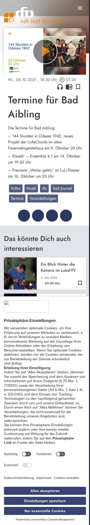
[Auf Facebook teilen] (24, 216)
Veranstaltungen (43, 198)
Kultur (15, 188)
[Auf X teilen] (38, 216)
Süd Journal (62, 188)
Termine (17, 198)
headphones (60, 86)
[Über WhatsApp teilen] (52, 216)
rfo (44, 188)
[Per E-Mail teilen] (66, 216)
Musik (31, 188)
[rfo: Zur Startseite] (34, 15)
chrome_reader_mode (69, 86)
